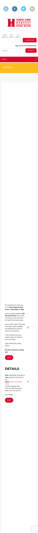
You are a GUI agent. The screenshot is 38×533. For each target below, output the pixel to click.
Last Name (18, 36)
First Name (11, 36)
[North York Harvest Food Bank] (19, 23)
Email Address (5, 36)
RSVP (9, 357)
